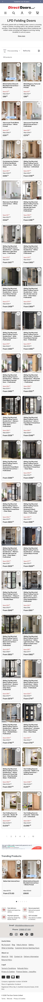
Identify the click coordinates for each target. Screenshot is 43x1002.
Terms (3, 999)
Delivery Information (31, 956)
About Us (5, 956)
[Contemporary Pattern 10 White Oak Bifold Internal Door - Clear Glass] (11, 149)
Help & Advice (21, 945)
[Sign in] (22, 13)
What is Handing (8, 948)
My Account (6, 945)
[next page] (37, 836)
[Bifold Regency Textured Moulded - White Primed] (32, 71)
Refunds (9, 999)
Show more (21, 36)
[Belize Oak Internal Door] (11, 869)
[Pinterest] (26, 934)
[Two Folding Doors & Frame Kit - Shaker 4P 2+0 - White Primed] (11, 801)
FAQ (11, 956)
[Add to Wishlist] (18, 65)
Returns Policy (7, 960)
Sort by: (11, 51)
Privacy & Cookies (8, 972)
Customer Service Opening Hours (27, 948)
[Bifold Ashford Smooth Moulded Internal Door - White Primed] (11, 71)
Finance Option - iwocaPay (26, 972)
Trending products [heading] (11, 856)
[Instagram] (16, 934)
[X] (32, 934)
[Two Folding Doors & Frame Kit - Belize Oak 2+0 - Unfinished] (32, 801)
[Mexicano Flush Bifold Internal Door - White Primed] (11, 190)
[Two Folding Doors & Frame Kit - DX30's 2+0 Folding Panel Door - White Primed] (32, 756)
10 (33, 836)
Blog (13, 945)
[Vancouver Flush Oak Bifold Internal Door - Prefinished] (32, 110)
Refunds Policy (22, 968)
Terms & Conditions (9, 968)
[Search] (13, 13)
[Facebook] (11, 934)
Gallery (31, 945)
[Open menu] (5, 13)
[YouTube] (21, 934)
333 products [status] (7, 57)
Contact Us (18, 956)
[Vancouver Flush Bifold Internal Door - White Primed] (11, 110)
